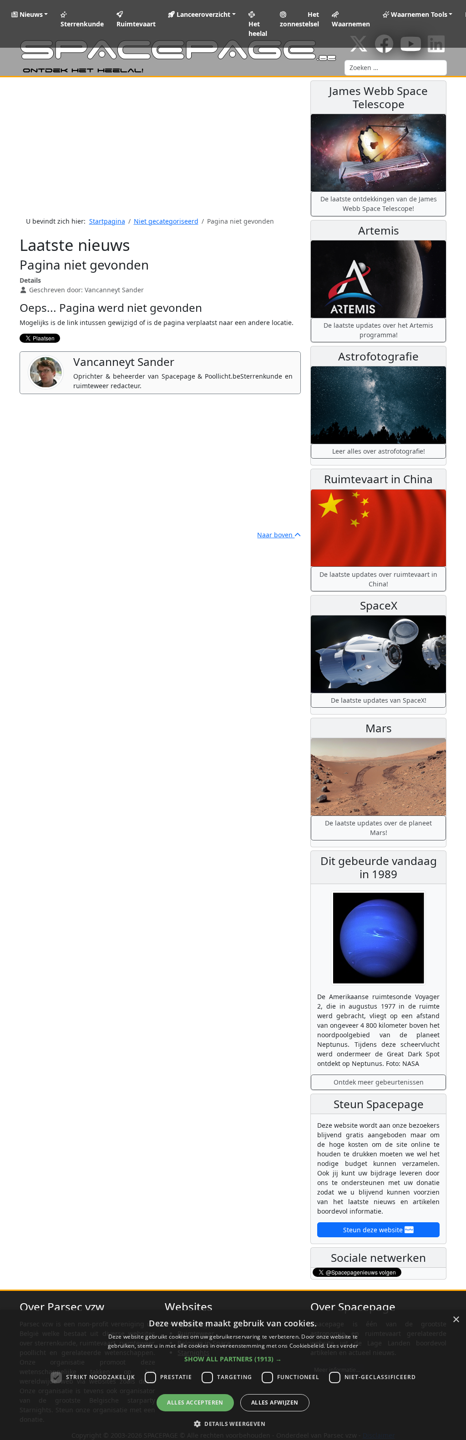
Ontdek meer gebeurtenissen (379, 1082)
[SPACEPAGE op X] (358, 48)
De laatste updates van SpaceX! (378, 700)
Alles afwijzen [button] (275, 1402)
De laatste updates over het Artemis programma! (378, 330)
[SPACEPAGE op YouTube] (410, 48)
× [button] (455, 1319)
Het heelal (257, 29)
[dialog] (233, 1375)
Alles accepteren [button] (195, 1402)
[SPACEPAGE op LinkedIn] (436, 48)
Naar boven (275, 534)
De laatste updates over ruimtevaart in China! (378, 579)
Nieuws (30, 14)
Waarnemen (351, 24)
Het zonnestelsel (299, 19)
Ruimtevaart (136, 24)
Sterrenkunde (82, 24)
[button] (233, 1359)
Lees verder (342, 1346)
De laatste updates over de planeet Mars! (378, 828)
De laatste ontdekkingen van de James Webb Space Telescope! (378, 204)
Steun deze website (374, 1229)
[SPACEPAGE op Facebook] (384, 48)
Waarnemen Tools (418, 14)
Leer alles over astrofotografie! (378, 451)
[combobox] (395, 67)
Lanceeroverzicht (202, 14)
